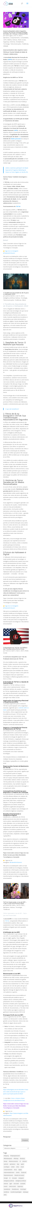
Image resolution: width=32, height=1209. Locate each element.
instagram (21, 1178)
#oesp (5, 1161)
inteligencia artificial (9, 1181)
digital (20, 1169)
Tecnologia (6, 44)
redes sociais (12, 1186)
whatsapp (25, 1192)
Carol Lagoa (9, 35)
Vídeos (24, 300)
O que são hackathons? (12, 409)
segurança (20, 1186)
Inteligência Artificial (9, 298)
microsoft (16, 1183)
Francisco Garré (10, 651)
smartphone (7, 1189)
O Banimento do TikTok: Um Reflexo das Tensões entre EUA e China (15, 648)
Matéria (9, 40)
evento (17, 1172)
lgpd (11, 1183)
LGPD (5, 40)
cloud (22, 1167)
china (17, 1167)
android (6, 1164)
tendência (6, 1192)
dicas (15, 1169)
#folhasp (16, 1158)
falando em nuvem (19, 1175)
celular (12, 1167)
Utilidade (5, 46)
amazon (24, 1161)
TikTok (18, 206)
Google (6, 1178)
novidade (22, 1183)
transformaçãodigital (16, 1192)
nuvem (5, 1186)
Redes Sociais (22, 40)
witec (5, 1194)
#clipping (6, 1155)
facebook (23, 1172)
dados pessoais (16, 139)
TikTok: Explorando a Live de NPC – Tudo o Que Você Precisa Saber (15, 903)
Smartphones (20, 42)
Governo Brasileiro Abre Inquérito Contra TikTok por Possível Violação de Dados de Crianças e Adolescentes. (15, 32)
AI (20, 1161)
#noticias (22, 1158)
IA (9, 1178)
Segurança (6, 42)
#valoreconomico (13, 1161)
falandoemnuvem (8, 1175)
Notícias (14, 40)
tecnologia (23, 1189)
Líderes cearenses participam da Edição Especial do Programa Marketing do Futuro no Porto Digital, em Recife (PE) (16, 170)
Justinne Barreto (10, 296)
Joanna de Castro (10, 905)
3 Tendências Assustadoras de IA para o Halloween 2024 (16, 293)
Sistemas (12, 42)
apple (22, 1164)
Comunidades (24, 37)
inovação (14, 1178)
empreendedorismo (9, 1172)
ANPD (10, 59)
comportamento (8, 1169)
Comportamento (15, 37)
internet (6, 1183)
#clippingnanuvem (15, 1155)
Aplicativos (6, 37)
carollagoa (6, 1167)
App (18, 1164)
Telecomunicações (15, 44)
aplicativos (12, 1164)
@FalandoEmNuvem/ (16, 862)
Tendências (25, 44)
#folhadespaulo (8, 1158)
